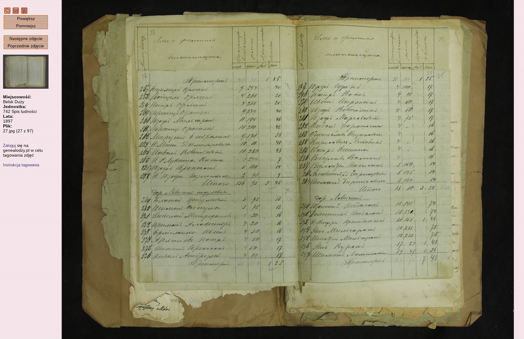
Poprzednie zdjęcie (26, 45)
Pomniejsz (26, 25)
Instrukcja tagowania (21, 165)
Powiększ (26, 18)
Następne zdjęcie (25, 38)
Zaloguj (9, 145)
